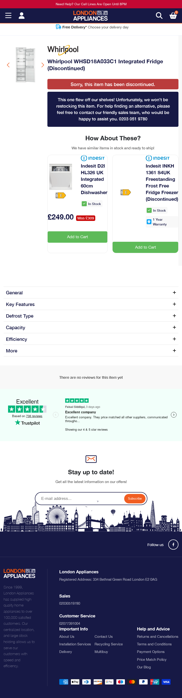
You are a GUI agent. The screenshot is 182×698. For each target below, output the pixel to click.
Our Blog (144, 667)
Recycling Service (109, 644)
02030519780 (69, 603)
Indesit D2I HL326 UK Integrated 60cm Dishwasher (94, 179)
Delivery (65, 652)
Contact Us (104, 636)
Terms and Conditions (154, 644)
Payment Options (151, 652)
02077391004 (69, 623)
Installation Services (75, 644)
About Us (66, 636)
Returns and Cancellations (157, 636)
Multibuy (101, 652)
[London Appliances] (90, 16)
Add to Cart (77, 236)
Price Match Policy (152, 659)
